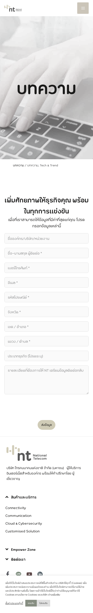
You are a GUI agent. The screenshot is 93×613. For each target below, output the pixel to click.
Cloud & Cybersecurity (23, 523)
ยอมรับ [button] (31, 603)
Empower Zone (23, 549)
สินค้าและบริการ (24, 497)
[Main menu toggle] (83, 8)
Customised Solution (22, 530)
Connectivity (15, 507)
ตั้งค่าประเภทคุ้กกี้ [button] (14, 603)
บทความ (18, 165)
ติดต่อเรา (18, 559)
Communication (18, 515)
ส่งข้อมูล (46, 425)
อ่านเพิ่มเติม (54, 594)
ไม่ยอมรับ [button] (43, 603)
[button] (46, 497)
